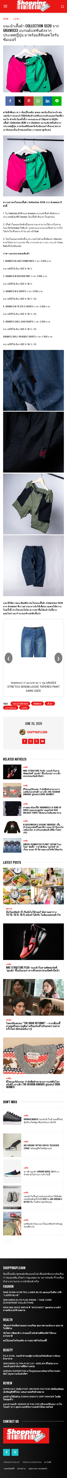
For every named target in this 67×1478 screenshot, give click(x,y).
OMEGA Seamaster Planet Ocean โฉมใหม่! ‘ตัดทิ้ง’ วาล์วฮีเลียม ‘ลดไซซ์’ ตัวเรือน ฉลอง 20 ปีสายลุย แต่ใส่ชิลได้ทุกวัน (42, 846)
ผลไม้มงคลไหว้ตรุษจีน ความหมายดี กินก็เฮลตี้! (25, 1340)
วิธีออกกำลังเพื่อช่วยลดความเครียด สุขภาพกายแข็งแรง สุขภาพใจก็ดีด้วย (33, 1327)
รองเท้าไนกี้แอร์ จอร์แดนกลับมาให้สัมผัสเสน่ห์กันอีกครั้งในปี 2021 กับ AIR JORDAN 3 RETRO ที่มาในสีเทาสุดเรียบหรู (43, 1198)
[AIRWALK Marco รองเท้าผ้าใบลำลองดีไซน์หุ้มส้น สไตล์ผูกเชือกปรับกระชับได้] (12, 1119)
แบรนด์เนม (10, 707)
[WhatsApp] (38, 101)
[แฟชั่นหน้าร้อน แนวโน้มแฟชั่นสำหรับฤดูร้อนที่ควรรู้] (12, 1223)
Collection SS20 (20, 703)
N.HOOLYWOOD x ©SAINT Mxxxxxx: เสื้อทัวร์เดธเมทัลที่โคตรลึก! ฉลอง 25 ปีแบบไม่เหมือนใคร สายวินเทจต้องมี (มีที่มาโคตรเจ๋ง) (43, 828)
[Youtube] (42, 741)
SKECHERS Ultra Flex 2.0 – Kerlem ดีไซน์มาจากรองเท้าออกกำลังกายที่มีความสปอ (30, 1365)
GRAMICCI (37, 703)
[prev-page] (5, 1241)
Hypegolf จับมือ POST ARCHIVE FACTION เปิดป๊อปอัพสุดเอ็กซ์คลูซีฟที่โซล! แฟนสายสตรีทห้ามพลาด (33, 1390)
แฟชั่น (16, 18)
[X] (19, 101)
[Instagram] (30, 741)
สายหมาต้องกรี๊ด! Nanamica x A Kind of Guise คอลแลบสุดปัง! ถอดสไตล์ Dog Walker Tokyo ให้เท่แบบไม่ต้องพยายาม (42, 810)
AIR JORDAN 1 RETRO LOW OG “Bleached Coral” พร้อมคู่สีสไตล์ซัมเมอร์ (41, 1147)
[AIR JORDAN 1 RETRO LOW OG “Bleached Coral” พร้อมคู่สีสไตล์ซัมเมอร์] (12, 1145)
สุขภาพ (9, 909)
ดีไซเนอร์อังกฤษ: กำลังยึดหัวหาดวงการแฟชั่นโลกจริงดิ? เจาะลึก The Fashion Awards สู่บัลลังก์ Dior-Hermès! (41, 791)
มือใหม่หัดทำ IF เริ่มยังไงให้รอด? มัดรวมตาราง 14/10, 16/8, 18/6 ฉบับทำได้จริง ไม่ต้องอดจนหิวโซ (33, 913)
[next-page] (10, 1241)
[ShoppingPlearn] (23, 732)
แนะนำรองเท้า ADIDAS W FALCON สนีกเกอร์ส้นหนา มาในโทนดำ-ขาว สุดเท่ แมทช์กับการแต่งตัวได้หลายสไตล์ (32, 1405)
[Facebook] (10, 101)
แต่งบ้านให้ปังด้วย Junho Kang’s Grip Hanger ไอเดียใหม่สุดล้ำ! (32, 1398)
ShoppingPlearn (37, 732)
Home (6, 18)
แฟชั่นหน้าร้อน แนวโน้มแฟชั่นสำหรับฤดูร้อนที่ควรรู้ (43, 1225)
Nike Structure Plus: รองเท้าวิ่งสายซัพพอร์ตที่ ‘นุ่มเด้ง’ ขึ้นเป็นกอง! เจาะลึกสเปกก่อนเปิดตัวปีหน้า (41, 773)
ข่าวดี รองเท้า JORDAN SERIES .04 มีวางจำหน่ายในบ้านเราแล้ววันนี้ (41, 1173)
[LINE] (57, 101)
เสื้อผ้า (50, 703)
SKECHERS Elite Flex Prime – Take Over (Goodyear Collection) (27, 1301)
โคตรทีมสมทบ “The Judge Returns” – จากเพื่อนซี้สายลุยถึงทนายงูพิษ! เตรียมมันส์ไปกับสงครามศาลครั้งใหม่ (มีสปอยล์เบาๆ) (33, 1025)
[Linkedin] (47, 101)
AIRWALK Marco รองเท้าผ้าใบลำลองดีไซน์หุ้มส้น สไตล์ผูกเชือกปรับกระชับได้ (43, 1120)
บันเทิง (8, 1020)
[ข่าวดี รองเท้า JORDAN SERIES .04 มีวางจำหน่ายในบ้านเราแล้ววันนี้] (12, 1171)
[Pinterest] (29, 101)
